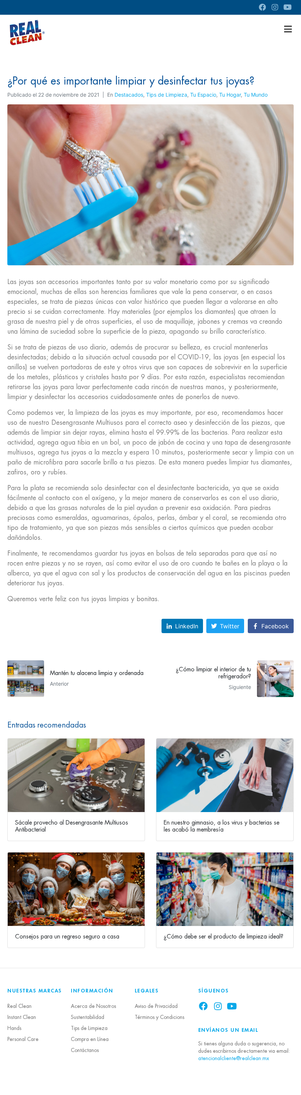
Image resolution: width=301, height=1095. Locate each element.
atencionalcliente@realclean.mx (233, 1058)
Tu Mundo (256, 94)
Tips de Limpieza (166, 94)
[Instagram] (275, 7)
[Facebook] (262, 7)
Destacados (129, 94)
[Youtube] (287, 7)
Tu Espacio (203, 94)
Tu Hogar (230, 94)
